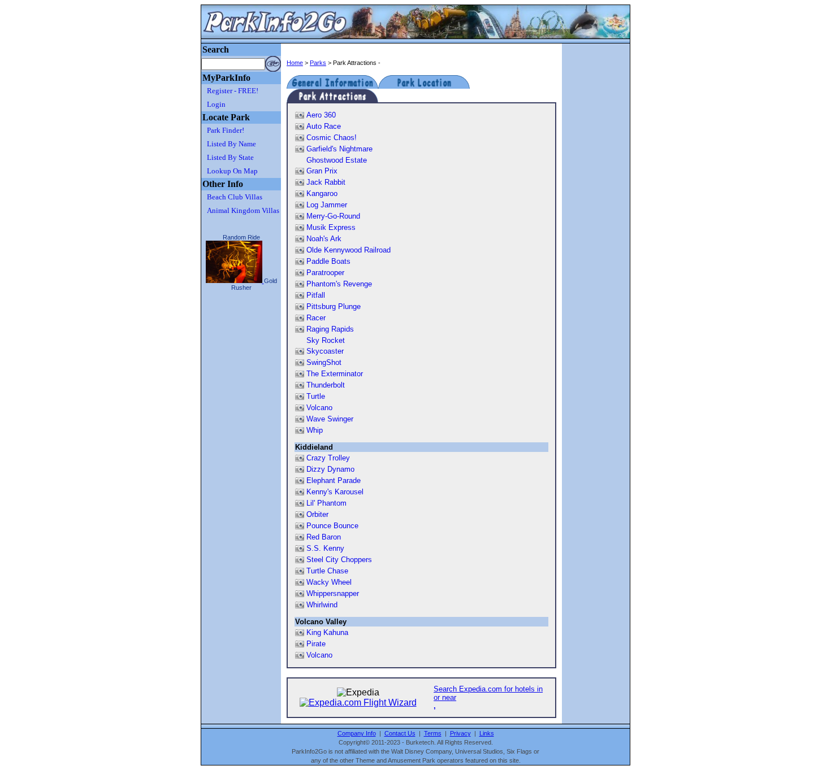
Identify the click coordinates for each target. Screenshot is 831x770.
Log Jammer (326, 205)
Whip (314, 430)
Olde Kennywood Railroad (348, 250)
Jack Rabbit (325, 182)
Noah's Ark (323, 238)
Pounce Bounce (332, 525)
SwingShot (323, 362)
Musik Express (331, 227)
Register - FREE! (232, 90)
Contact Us (400, 733)
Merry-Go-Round (333, 216)
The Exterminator (334, 373)
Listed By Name (231, 144)
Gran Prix (321, 171)
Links (486, 733)
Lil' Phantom (326, 503)
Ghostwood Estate (336, 160)
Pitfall (315, 295)
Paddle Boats (328, 261)
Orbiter (317, 514)
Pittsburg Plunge (333, 306)
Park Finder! (225, 130)
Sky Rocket (325, 340)
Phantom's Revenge (339, 284)
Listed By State (230, 157)
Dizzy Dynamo (330, 469)
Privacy (460, 733)
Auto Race (323, 126)
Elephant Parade (333, 480)
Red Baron (323, 537)
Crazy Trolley (328, 458)
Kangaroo (321, 193)
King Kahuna (327, 632)
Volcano (319, 407)
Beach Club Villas (234, 197)
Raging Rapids (330, 329)
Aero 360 (321, 115)
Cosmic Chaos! (331, 137)
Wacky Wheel (329, 582)
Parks (318, 62)
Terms (433, 733)
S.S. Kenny (325, 548)
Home (295, 62)
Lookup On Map (232, 171)
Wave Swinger (329, 419)
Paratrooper (325, 272)
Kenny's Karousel (334, 492)
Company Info (356, 733)
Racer (316, 318)
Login (216, 104)
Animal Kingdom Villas (243, 210)
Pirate (316, 644)
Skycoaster (325, 351)
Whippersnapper (332, 593)
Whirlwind (321, 605)
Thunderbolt (325, 385)
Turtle (315, 396)
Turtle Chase (327, 571)
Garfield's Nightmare (339, 149)
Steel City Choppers (339, 559)
